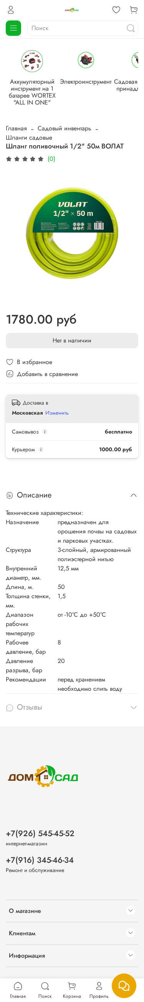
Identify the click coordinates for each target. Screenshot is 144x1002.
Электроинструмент (85, 81)
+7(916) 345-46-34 (40, 860)
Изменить (57, 412)
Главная (16, 128)
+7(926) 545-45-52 (40, 833)
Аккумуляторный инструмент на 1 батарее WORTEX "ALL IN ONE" (32, 92)
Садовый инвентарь (64, 128)
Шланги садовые (29, 137)
